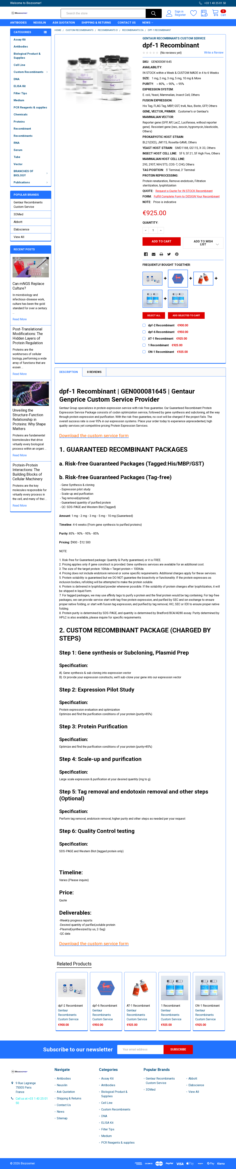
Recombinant (22, 128)
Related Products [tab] (74, 964)
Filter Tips (20, 93)
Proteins (19, 121)
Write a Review (213, 52)
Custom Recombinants (28, 72)
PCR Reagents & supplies (30, 107)
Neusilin (39, 22)
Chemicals (20, 114)
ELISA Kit (20, 86)
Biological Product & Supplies (27, 56)
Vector (18, 164)
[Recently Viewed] (206, 13)
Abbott (18, 222)
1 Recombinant (170, 1005)
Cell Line (19, 65)
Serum (18, 150)
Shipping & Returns (96, 22)
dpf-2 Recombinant (70, 1005)
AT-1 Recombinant (138, 1005)
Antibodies (18, 22)
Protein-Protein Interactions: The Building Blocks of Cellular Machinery (27, 472)
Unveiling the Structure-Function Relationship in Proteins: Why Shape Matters (29, 419)
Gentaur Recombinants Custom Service (28, 205)
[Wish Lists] (195, 13)
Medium (19, 100)
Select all (153, 315)
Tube (17, 157)
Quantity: (150, 222)
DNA (17, 79)
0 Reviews (94, 372)
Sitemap (62, 1118)
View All (19, 237)
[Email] (153, 254)
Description (68, 372)
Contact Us (127, 22)
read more (20, 319)
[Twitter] (169, 254)
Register (180, 15)
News (146, 22)
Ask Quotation (64, 22)
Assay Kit (20, 39)
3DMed (18, 214)
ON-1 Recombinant (207, 1005)
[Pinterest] (176, 254)
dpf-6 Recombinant (104, 1005)
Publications (22, 182)
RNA (17, 142)
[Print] (161, 254)
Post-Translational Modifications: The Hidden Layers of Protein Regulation (28, 336)
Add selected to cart (186, 315)
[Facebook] (146, 254)
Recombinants (23, 135)
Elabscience (21, 229)
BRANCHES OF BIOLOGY (23, 173)
